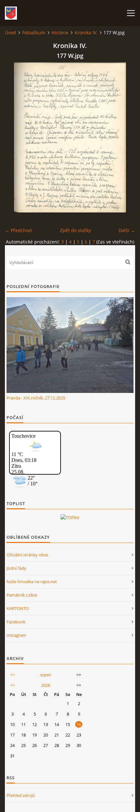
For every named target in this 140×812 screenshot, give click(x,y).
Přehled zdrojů (21, 795)
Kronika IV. (86, 32)
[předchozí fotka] (15, 137)
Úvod (10, 32)
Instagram (16, 635)
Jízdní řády (16, 568)
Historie (59, 32)
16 (79, 724)
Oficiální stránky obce (27, 555)
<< (12, 675)
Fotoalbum (33, 32)
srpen (45, 675)
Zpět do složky (75, 230)
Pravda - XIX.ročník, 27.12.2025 (36, 398)
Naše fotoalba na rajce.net (32, 581)
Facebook (16, 622)
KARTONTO (18, 608)
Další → (127, 230)
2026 (45, 685)
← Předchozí (18, 230)
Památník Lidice (22, 595)
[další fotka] (124, 137)
